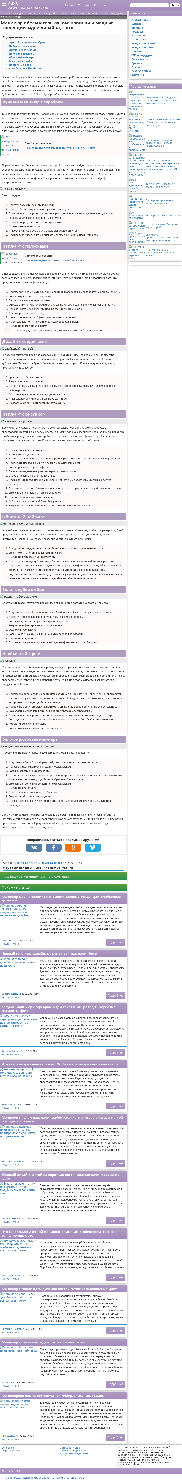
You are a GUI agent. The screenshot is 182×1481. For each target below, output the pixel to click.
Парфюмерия (140, 59)
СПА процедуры (141, 55)
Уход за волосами (143, 43)
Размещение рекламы (73, 1450)
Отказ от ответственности (69, 1477)
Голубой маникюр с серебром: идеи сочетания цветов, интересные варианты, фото (59, 1009)
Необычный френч (21, 64)
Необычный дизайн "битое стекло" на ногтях (54, 260)
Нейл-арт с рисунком (21, 53)
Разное (135, 67)
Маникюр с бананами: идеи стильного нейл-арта (43, 1342)
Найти (175, 5)
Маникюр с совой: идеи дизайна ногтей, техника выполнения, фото (60, 1289)
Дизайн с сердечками (22, 50)
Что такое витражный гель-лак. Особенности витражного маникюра (60, 1064)
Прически (137, 63)
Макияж (136, 51)
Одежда (136, 23)
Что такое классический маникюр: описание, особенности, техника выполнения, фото (59, 1234)
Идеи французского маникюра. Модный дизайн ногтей (60, 147)
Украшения (138, 35)
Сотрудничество (70, 1447)
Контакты (100, 5)
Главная (70, 5)
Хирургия (137, 75)
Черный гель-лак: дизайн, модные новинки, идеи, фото (49, 953)
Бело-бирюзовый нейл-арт (25, 68)
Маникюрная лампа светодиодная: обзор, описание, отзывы (53, 1395)
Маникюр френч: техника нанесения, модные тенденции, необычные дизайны (61, 898)
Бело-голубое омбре (21, 61)
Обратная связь (11, 1450)
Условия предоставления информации (26, 1477)
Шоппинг (137, 27)
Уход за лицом (141, 71)
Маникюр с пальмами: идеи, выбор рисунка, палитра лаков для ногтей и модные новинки (62, 1119)
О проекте (85, 5)
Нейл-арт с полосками (22, 46)
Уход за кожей (140, 20)
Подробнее (115, 942)
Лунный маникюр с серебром (27, 42)
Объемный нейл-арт (21, 57)
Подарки (137, 31)
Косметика (138, 39)
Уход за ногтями (10, 943)
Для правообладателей (74, 1453)
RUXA (13, 3)
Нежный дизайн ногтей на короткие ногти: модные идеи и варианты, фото (61, 1176)
